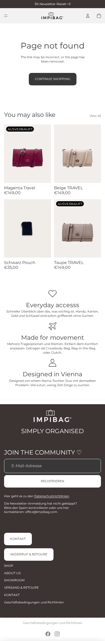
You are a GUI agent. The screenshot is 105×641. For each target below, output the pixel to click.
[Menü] (6, 16)
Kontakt (18, 539)
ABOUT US (12, 573)
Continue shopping (52, 79)
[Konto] (87, 15)
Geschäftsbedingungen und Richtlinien (34, 602)
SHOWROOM (14, 580)
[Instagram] (57, 634)
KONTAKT (12, 595)
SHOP (8, 566)
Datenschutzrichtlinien (51, 496)
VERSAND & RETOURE (21, 587)
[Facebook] (48, 634)
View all (95, 116)
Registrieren (52, 481)
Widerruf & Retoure (28, 554)
